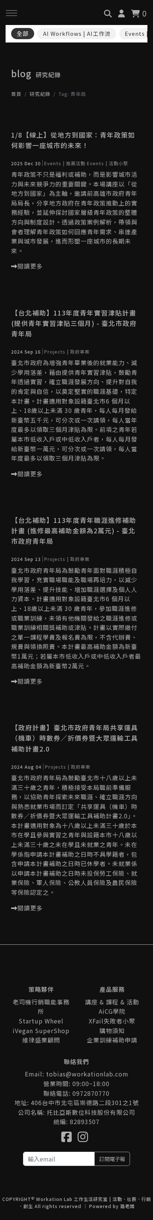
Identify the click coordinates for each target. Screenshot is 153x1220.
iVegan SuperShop (41, 1030)
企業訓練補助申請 (112, 1039)
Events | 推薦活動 (64, 163)
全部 (23, 33)
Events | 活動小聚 (107, 163)
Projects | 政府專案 (66, 351)
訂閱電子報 (112, 1159)
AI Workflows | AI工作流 (77, 33)
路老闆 (127, 1206)
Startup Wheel (41, 1020)
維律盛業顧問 (41, 1039)
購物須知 (112, 1030)
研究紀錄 (40, 93)
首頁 (16, 93)
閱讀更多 (30, 265)
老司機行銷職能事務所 (41, 1006)
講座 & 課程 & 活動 (112, 1001)
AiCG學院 (112, 1011)
